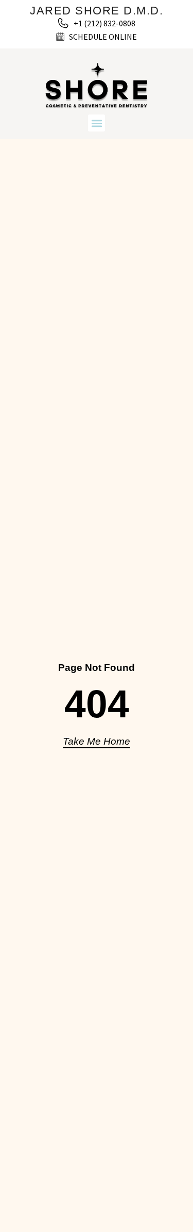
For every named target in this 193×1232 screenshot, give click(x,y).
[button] (96, 123)
